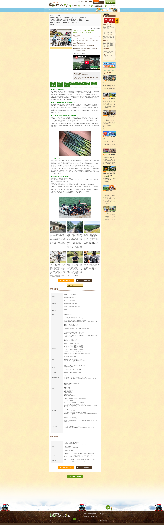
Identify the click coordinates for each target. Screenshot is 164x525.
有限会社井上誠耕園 (109, 211)
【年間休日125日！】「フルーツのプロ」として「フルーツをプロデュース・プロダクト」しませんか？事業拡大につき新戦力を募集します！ (109, 143)
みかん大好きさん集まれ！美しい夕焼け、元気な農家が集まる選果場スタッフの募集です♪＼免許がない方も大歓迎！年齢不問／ (109, 87)
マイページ (98, 513)
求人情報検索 (92, 513)
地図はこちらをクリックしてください (71, 431)
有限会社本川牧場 (109, 98)
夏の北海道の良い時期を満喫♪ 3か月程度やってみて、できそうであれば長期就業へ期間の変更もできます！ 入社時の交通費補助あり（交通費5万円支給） (109, 160)
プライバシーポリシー (106, 514)
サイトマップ (97, 514)
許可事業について (94, 516)
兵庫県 (58, 9)
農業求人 (86, 513)
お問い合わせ (86, 516)
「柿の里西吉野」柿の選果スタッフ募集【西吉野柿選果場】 (109, 173)
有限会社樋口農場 (109, 154)
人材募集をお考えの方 (88, 514)
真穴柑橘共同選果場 (109, 80)
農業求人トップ (52, 9)
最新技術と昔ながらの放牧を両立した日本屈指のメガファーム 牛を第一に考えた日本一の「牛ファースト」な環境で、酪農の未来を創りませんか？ (109, 104)
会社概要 (104, 513)
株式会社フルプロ (109, 136)
